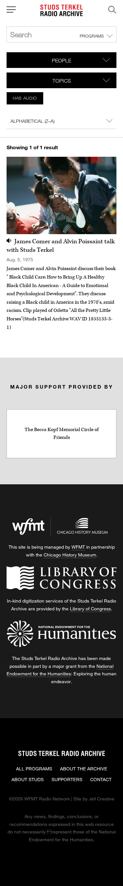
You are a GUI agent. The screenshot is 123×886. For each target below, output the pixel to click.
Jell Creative (101, 798)
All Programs (34, 768)
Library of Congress (90, 608)
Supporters (66, 779)
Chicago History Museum (70, 554)
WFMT (78, 547)
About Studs (27, 779)
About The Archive (83, 768)
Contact (101, 779)
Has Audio (25, 98)
